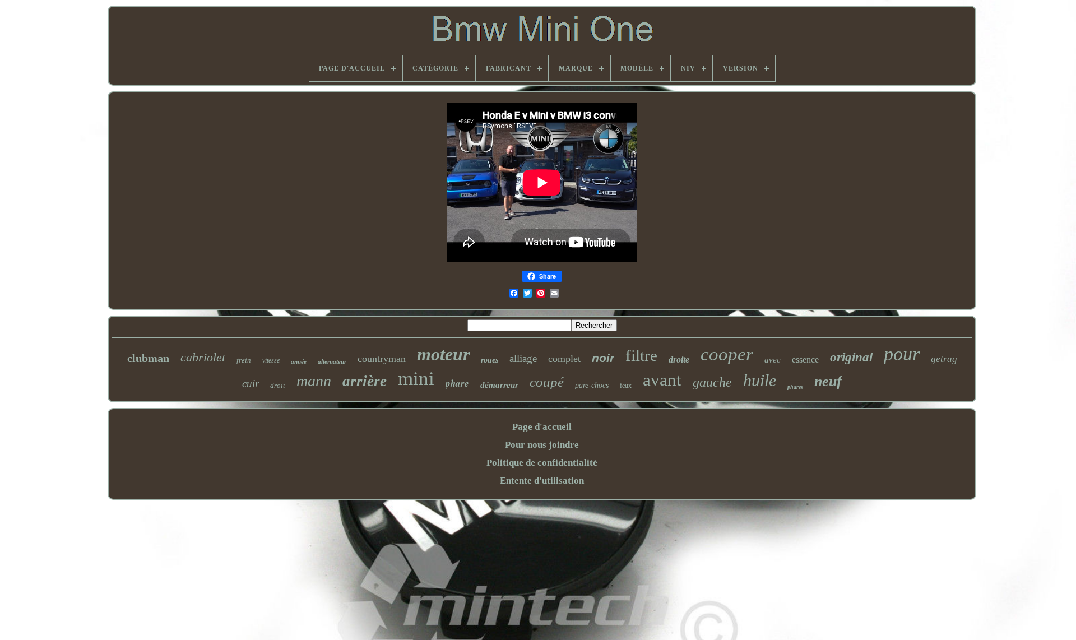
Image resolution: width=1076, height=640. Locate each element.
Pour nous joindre (542, 444)
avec (772, 359)
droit (277, 385)
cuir (250, 383)
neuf (828, 381)
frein (243, 360)
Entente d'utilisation (542, 480)
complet (564, 358)
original (851, 357)
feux (626, 385)
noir (603, 357)
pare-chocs (592, 385)
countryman (382, 358)
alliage (523, 358)
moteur (443, 354)
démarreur (499, 385)
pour (902, 354)
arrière (364, 381)
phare (457, 383)
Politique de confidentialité (541, 462)
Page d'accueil (542, 426)
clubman (148, 358)
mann (313, 380)
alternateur (332, 361)
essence (805, 359)
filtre (641, 355)
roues (489, 360)
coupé (547, 381)
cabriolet (202, 357)
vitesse (271, 360)
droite (679, 359)
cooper (727, 354)
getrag (944, 359)
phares (795, 387)
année (299, 361)
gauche (712, 382)
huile (759, 380)
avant (662, 379)
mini (416, 378)
